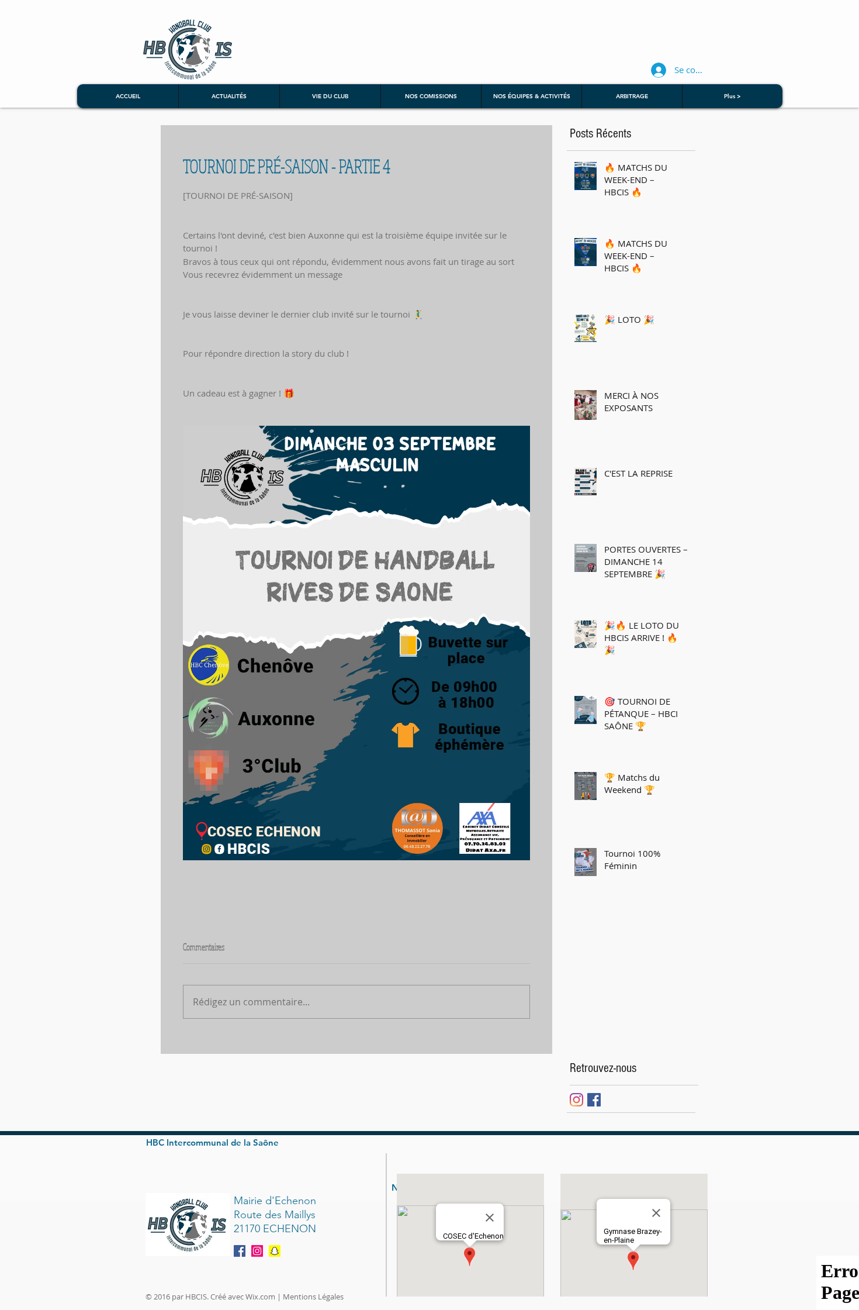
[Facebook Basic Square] (594, 1099)
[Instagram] (576, 1099)
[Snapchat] (274, 1251)
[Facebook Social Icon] (239, 1251)
